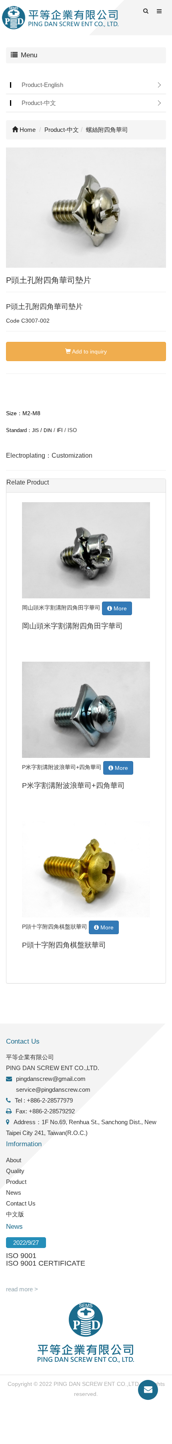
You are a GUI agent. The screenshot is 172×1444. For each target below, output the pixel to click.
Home (27, 129)
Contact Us (21, 1203)
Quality (15, 1170)
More (119, 608)
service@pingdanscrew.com (53, 1089)
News (13, 1192)
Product (16, 1181)
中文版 (15, 1214)
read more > (22, 1289)
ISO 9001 (21, 1256)
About (13, 1160)
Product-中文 (39, 102)
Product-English (42, 84)
